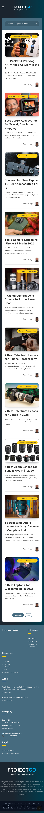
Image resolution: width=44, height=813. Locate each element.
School (6, 661)
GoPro (33, 96)
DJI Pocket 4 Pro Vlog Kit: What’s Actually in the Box (22, 64)
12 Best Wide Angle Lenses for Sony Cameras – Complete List (22, 526)
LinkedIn (32, 647)
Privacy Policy (9, 751)
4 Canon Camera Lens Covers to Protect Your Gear (20, 299)
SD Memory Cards (11, 672)
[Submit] (36, 23)
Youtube (32, 638)
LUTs (5, 670)
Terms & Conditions (11, 753)
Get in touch (8, 700)
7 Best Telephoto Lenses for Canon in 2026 (21, 412)
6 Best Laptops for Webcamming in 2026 (19, 586)
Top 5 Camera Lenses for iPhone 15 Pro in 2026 (22, 241)
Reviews (7, 664)
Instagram (33, 644)
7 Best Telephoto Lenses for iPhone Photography (21, 357)
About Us (7, 692)
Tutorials (7, 667)
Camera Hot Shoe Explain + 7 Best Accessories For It (22, 184)
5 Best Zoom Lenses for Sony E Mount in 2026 (21, 468)
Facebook (33, 641)
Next (28, 615)
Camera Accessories (20, 37)
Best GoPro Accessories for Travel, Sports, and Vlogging (21, 124)
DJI (34, 37)
